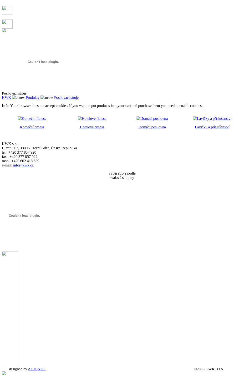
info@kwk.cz (23, 165)
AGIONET (37, 369)
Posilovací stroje (66, 98)
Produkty (33, 98)
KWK (6, 98)
